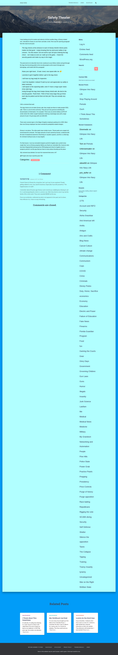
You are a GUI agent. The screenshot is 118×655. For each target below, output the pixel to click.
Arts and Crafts (86, 236)
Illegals (82, 391)
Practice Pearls (86, 471)
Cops (82, 266)
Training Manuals (73, 2)
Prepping (83, 477)
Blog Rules (89, 2)
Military (83, 432)
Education (84, 306)
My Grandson (85, 437)
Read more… (26, 632)
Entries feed (85, 49)
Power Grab (85, 467)
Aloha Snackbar (86, 215)
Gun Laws (84, 376)
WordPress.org (86, 59)
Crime (82, 276)
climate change (86, 251)
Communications (87, 256)
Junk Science (85, 401)
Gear (82, 356)
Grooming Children (87, 371)
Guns (82, 381)
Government (85, 366)
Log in (82, 44)
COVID (83, 271)
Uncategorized (86, 577)
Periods (83, 104)
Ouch (82, 109)
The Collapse (85, 552)
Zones (82, 2)
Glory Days (84, 361)
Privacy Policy (68, 647)
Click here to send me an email (86, 80)
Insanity (83, 396)
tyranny (83, 572)
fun (81, 346)
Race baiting (85, 502)
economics (84, 296)
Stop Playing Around (88, 99)
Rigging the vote (86, 512)
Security (83, 522)
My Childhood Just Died (58, 618)
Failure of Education (88, 316)
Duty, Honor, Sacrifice (89, 291)
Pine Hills (83, 456)
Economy (83, 301)
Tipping (83, 557)
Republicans (85, 507)
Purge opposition (87, 497)
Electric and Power (87, 311)
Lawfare (83, 406)
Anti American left (87, 221)
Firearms (83, 326)
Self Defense (85, 527)
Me (81, 411)
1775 (82, 201)
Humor (82, 386)
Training (83, 562)
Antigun (83, 231)
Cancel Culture (86, 246)
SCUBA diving (86, 517)
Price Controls (86, 487)
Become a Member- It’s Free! (35, 647)
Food (82, 341)
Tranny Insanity (86, 567)
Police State (85, 461)
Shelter (83, 532)
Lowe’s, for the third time (85, 618)
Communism (85, 261)
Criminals (83, 281)
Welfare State (85, 587)
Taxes (82, 547)
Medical (83, 417)
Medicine (83, 427)
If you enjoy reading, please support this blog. (88, 191)
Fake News (84, 321)
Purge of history (86, 492)
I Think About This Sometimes (29, 619)
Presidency (84, 482)
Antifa (82, 226)
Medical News (85, 422)
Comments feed (86, 54)
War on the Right (87, 582)
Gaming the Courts (88, 351)
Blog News (84, 241)
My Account (58, 647)
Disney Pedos (85, 286)
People (82, 451)
